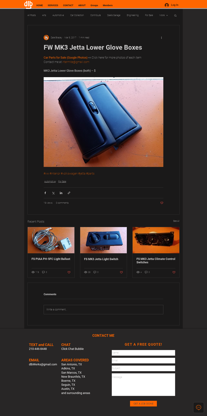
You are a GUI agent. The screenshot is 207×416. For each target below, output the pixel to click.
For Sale (149, 15)
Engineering (133, 15)
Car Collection (77, 15)
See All (176, 221)
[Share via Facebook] (45, 192)
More (162, 15)
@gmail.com (49, 364)
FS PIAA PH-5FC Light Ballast (51, 259)
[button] (175, 15)
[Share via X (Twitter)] (53, 192)
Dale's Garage (113, 15)
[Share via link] (69, 192)
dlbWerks (35, 364)
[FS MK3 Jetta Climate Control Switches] (156, 240)
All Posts (31, 15)
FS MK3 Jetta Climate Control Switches (155, 260)
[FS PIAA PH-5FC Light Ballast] (51, 240)
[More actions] (161, 37)
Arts (44, 15)
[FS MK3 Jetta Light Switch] (103, 240)
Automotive (58, 15)
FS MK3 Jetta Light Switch (101, 259)
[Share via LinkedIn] (61, 192)
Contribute (95, 15)
